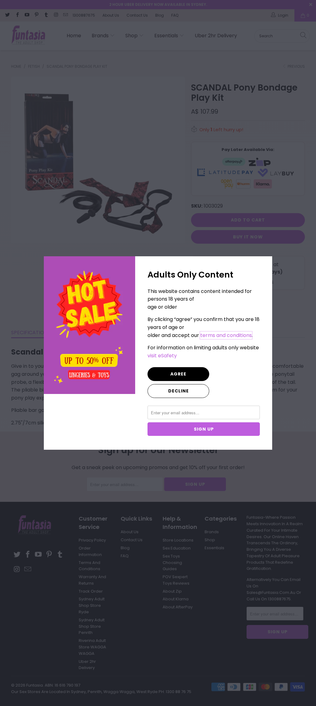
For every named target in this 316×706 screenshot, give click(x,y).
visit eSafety (162, 355)
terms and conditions (226, 335)
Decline (178, 391)
